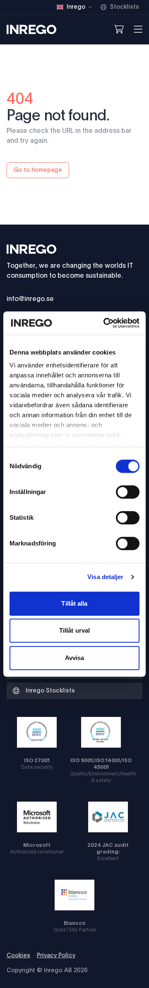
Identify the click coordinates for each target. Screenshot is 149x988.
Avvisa (74, 657)
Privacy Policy (56, 956)
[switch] (127, 492)
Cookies (18, 956)
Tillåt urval (74, 630)
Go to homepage (38, 170)
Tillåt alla (74, 603)
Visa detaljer (105, 576)
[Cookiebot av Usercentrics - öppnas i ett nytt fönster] (105, 323)
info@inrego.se (30, 299)
